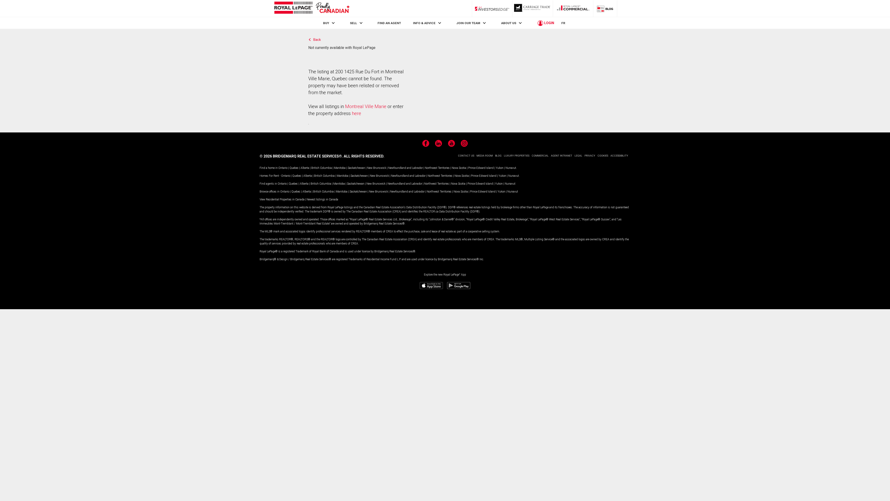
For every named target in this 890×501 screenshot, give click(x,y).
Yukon (499, 168)
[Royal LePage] (312, 8)
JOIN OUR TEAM (468, 23)
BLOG (498, 155)
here (356, 113)
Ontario (282, 168)
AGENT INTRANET (561, 155)
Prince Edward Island (481, 168)
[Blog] (605, 8)
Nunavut (510, 168)
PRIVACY (590, 155)
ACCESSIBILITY (619, 155)
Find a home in (269, 168)
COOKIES (603, 155)
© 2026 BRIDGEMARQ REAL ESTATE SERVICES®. (301, 156)
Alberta (305, 168)
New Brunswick (376, 168)
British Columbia (321, 168)
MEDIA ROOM (485, 155)
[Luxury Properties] (532, 8)
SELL (353, 23)
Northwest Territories (437, 168)
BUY (326, 23)
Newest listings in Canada (322, 199)
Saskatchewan (356, 168)
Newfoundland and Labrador (405, 168)
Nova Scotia (459, 168)
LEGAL (578, 155)
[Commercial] (573, 8)
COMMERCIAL (540, 155)
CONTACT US (466, 155)
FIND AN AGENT (389, 23)
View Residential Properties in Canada (282, 199)
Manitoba (340, 168)
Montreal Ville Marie (365, 106)
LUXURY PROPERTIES (516, 155)
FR (563, 23)
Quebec (294, 168)
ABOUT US (508, 23)
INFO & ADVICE (424, 23)
